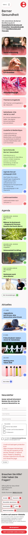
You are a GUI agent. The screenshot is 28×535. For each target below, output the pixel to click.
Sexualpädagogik (17, 27)
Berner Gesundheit (11, 427)
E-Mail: (3, 407)
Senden (5, 462)
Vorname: (4, 412)
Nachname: (4, 417)
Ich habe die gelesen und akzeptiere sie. (15, 438)
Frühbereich (9, 432)
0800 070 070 (17, 492)
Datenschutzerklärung (19, 438)
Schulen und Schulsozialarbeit (14, 429)
